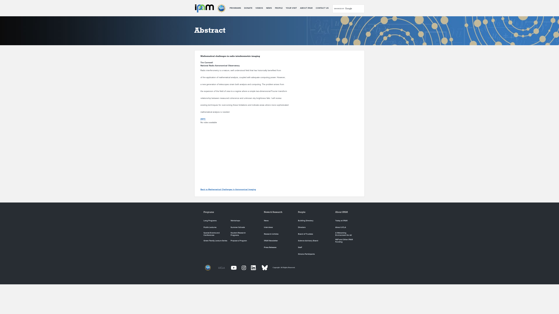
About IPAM (306, 8)
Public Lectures (210, 227)
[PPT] (202, 119)
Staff (300, 247)
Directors (302, 227)
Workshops (235, 221)
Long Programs (210, 221)
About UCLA (340, 227)
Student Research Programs (238, 234)
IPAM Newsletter (271, 241)
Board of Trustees (305, 234)
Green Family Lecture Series (215, 241)
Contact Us (322, 8)
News (269, 8)
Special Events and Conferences (212, 234)
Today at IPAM (341, 221)
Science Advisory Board (308, 241)
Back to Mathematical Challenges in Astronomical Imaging (228, 189)
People (279, 8)
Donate (248, 8)
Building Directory (305, 221)
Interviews (268, 227)
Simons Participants (306, 254)
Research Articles (271, 234)
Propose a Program (239, 241)
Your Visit (291, 8)
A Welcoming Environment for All (343, 234)
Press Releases (270, 247)
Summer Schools (238, 227)
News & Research (273, 212)
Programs (235, 8)
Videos (259, 8)
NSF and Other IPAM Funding (344, 240)
